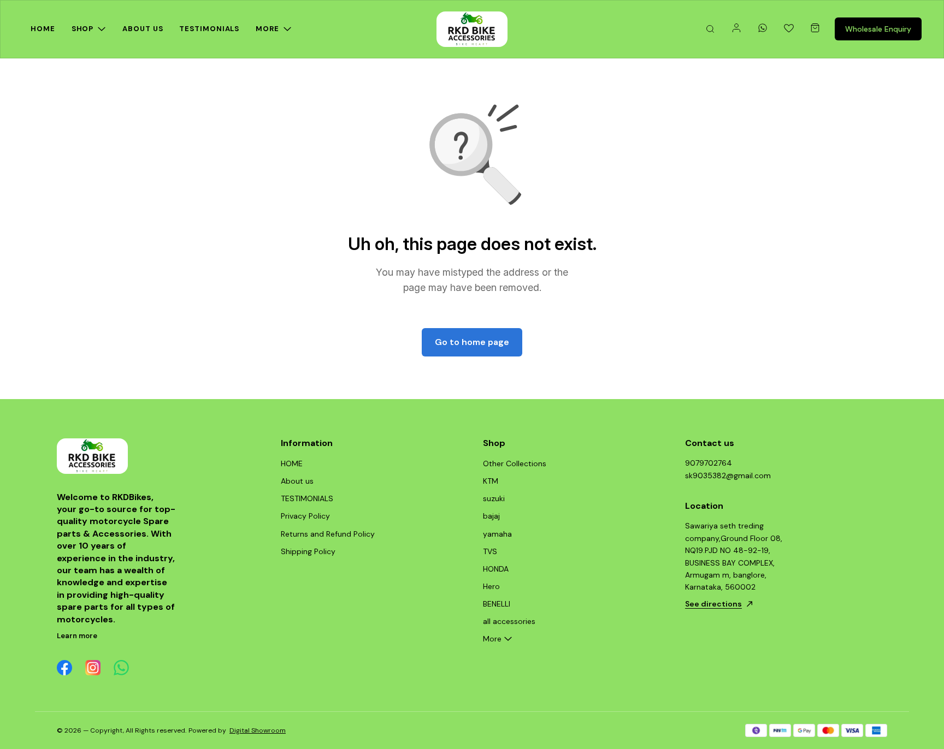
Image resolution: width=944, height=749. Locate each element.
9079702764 (708, 463)
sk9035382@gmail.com (728, 475)
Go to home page (472, 342)
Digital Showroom (257, 730)
